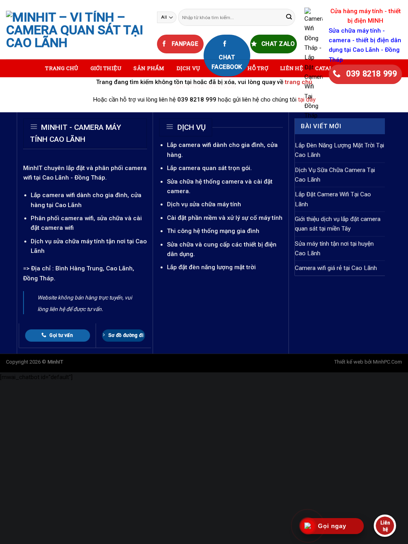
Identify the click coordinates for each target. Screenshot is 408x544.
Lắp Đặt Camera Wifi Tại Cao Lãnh (333, 199)
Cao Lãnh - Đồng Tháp (73, 177)
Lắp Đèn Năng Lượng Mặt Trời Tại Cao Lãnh (339, 150)
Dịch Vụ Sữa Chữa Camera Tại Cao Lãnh (335, 174)
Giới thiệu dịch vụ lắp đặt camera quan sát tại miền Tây (338, 223)
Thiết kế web (348, 362)
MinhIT (33, 168)
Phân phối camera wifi (62, 218)
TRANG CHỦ (61, 68)
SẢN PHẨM (148, 68)
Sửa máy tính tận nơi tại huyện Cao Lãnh (334, 248)
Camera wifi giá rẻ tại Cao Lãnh (336, 268)
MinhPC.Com (387, 362)
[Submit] (289, 17)
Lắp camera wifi (53, 195)
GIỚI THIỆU (106, 68)
